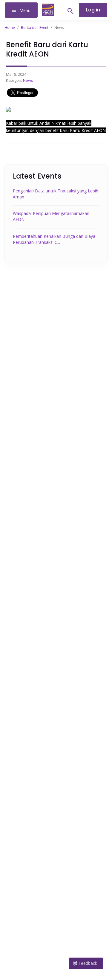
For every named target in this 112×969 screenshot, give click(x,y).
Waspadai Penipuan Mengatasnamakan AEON (51, 216)
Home (9, 27)
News (28, 80)
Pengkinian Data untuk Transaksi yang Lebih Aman (55, 194)
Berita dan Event (34, 27)
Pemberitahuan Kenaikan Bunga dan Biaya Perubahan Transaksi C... (54, 239)
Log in (93, 9)
